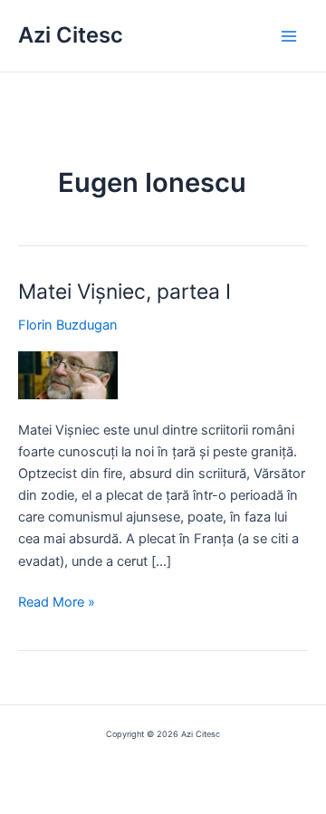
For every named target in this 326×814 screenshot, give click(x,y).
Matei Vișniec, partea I (124, 291)
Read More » (56, 603)
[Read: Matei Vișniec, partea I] (68, 375)
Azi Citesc (70, 35)
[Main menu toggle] (289, 36)
